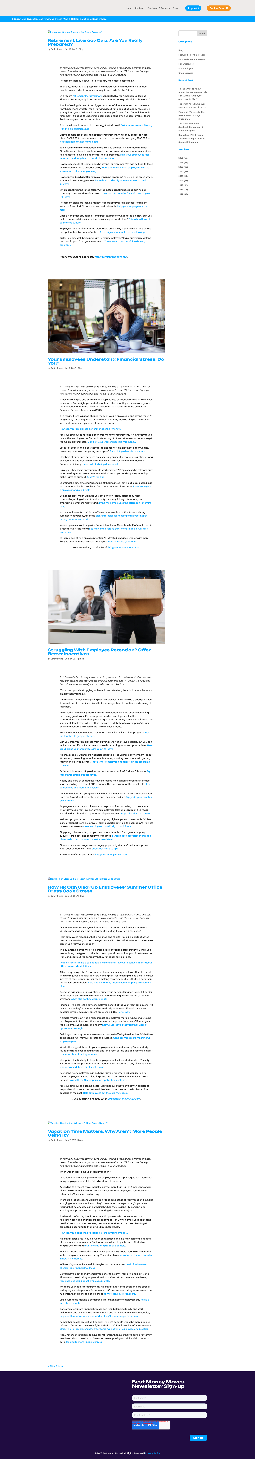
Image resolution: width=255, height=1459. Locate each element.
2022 (180, 171)
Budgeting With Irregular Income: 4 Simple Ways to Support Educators (191, 138)
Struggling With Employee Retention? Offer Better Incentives (99, 652)
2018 (180, 189)
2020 (180, 180)
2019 (180, 185)
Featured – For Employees (191, 54)
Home (129, 8)
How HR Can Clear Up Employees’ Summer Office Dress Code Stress (105, 889)
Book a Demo (217, 8)
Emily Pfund (57, 49)
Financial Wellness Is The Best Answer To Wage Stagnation (191, 115)
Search (202, 33)
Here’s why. (123, 1011)
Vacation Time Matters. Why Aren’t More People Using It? (105, 1133)
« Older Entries (55, 1366)
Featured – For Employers (191, 59)
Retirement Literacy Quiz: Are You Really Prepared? (95, 42)
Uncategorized (185, 73)
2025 (180, 158)
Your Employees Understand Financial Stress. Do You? (106, 361)
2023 (180, 167)
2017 (180, 194)
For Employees (186, 63)
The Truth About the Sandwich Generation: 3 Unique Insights (190, 127)
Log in (192, 8)
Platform (139, 8)
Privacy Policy (152, 1453)
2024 (180, 162)
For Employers (185, 68)
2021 (180, 176)
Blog (175, 8)
